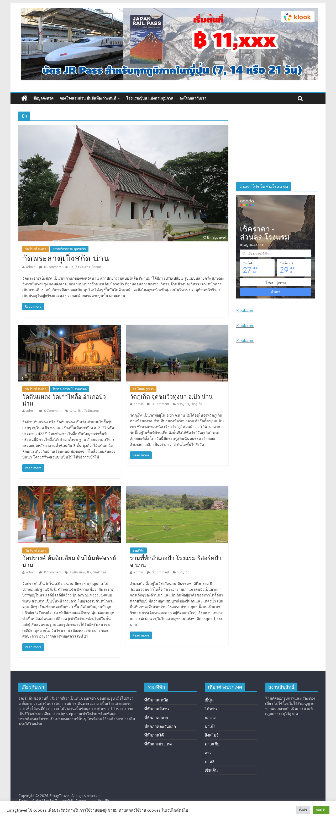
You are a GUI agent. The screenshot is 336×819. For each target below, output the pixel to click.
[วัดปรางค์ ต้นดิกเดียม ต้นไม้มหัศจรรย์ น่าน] (69, 489)
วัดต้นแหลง (91, 410)
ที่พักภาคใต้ (154, 735)
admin (30, 267)
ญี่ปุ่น (209, 699)
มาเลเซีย (212, 743)
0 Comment (52, 267)
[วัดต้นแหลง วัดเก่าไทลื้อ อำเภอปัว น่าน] (69, 328)
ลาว (208, 752)
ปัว (72, 267)
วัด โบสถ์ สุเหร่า (35, 249)
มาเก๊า (210, 726)
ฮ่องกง (210, 717)
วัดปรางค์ (99, 572)
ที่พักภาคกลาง (156, 717)
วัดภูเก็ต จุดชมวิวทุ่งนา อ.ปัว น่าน (171, 397)
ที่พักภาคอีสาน (156, 708)
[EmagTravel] (24, 98)
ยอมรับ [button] (321, 809)
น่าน (73, 410)
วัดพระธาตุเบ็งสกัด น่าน (65, 258)
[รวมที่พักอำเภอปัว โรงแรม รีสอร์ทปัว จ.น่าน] (177, 489)
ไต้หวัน (211, 708)
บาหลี (209, 761)
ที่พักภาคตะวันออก (160, 726)
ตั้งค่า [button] (303, 809)
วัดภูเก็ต (196, 404)
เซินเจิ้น (211, 770)
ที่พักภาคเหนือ (156, 699)
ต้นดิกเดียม (77, 572)
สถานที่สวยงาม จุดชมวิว (69, 249)
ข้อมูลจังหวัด (43, 98)
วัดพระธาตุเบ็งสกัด (88, 267)
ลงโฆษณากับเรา (193, 98)
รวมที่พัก (138, 550)
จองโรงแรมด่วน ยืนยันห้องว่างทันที (88, 98)
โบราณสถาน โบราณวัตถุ (69, 389)
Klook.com (245, 310)
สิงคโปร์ (211, 735)
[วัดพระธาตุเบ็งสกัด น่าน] (123, 128)
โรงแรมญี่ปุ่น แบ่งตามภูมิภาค (149, 98)
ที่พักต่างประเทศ (158, 743)
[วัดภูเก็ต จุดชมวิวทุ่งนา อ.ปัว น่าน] (177, 328)
